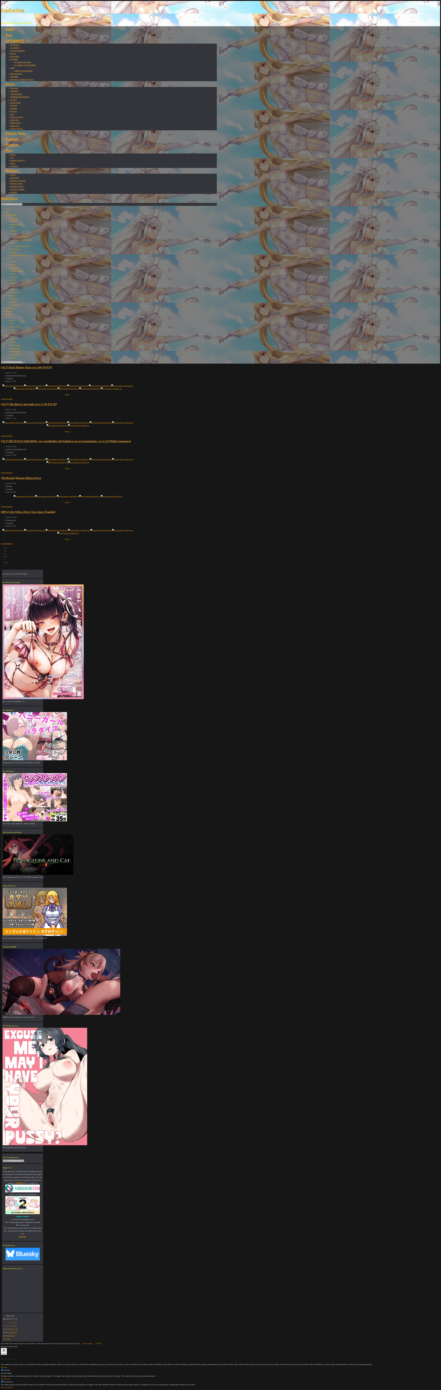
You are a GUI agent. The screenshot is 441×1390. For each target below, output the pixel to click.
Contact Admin (15, 354)
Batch (12, 227)
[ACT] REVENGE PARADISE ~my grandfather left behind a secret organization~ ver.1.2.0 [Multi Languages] (66, 441)
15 (10, 1329)
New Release (14, 249)
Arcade (12, 280)
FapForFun (12, 10)
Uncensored (14, 268)
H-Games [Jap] (21, 375)
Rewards (13, 252)
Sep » (9, 1339)
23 (12, 1332)
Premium (9, 314)
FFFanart (13, 230)
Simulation (14, 299)
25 (16, 1332)
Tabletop (13, 302)
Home (8, 209)
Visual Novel (14, 305)
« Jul (4, 1339)
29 (10, 1336)
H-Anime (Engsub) (21, 237)
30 (12, 1336)
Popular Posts (10, 308)
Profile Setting (15, 345)
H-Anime (13, 234)
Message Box (15, 348)
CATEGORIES (11, 215)
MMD (12, 243)
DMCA (12, 330)
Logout (12, 357)
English (13, 261)
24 (14, 1332)
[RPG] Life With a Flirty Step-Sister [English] (28, 511)
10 (14, 1326)
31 (14, 1336)
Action (12, 274)
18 (6, 562)
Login (12, 339)
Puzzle (12, 286)
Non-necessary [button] (5, 1379)
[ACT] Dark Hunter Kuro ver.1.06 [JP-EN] (26, 367)
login (11, 574)
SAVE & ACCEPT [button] (7, 1387)
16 (12, 1329)
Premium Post (15, 351)
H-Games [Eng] (11, 375)
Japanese (13, 265)
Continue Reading (7, 399)
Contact (13, 333)
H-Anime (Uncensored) (23, 240)
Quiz (12, 289)
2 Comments (10, 452)
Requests (9, 311)
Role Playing (14, 292)
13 (6, 1329)
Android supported (17, 271)
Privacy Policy (15, 326)
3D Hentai (13, 221)
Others (12, 283)
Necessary (7, 1370)
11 (16, 1326)
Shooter (13, 296)
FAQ (11, 323)
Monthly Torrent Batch (18, 255)
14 (8, 1329)
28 (8, 1336)
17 (14, 1329)
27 (6, 1336)
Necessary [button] (4, 1367)
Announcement (15, 224)
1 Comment (9, 378)
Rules (12, 320)
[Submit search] (23, 362)
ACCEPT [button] (98, 1343)
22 (10, 1332)
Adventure (14, 277)
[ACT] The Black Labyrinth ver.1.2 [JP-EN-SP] (29, 404)
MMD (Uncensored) (22, 246)
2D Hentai (13, 218)
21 (8, 1332)
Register (13, 342)
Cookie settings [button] (87, 1343)
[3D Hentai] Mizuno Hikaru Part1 (21, 477)
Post (7, 212)
